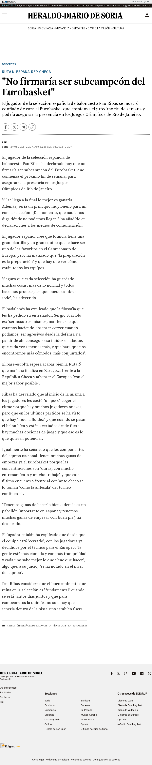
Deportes (9, 64)
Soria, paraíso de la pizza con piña (84, 5)
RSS (2, 702)
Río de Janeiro (62, 625)
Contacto (5, 697)
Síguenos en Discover (134, 5)
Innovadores (87, 719)
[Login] (147, 15)
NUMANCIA (62, 28)
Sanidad (85, 700)
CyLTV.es (122, 719)
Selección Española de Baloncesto (29, 625)
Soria (47, 700)
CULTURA (118, 28)
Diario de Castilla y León (130, 705)
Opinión (85, 724)
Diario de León (125, 700)
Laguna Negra (24, 5)
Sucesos (85, 705)
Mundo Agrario (89, 714)
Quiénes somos (8, 687)
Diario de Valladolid (128, 710)
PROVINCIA (45, 28)
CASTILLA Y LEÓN (99, 28)
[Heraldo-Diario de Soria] (75, 15)
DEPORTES (78, 28)
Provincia (50, 705)
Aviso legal (38, 759)
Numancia (50, 710)
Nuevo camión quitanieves (49, 5)
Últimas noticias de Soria (94, 729)
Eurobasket (80, 625)
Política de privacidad (57, 759)
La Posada (86, 710)
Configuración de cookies (106, 759)
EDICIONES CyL (139, 2)
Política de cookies (81, 759)
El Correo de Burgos (128, 714)
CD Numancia (113, 5)
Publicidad (5, 692)
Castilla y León (52, 719)
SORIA (32, 28)
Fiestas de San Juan (55, 729)
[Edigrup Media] (10, 745)
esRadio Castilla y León (130, 724)
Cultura (48, 724)
